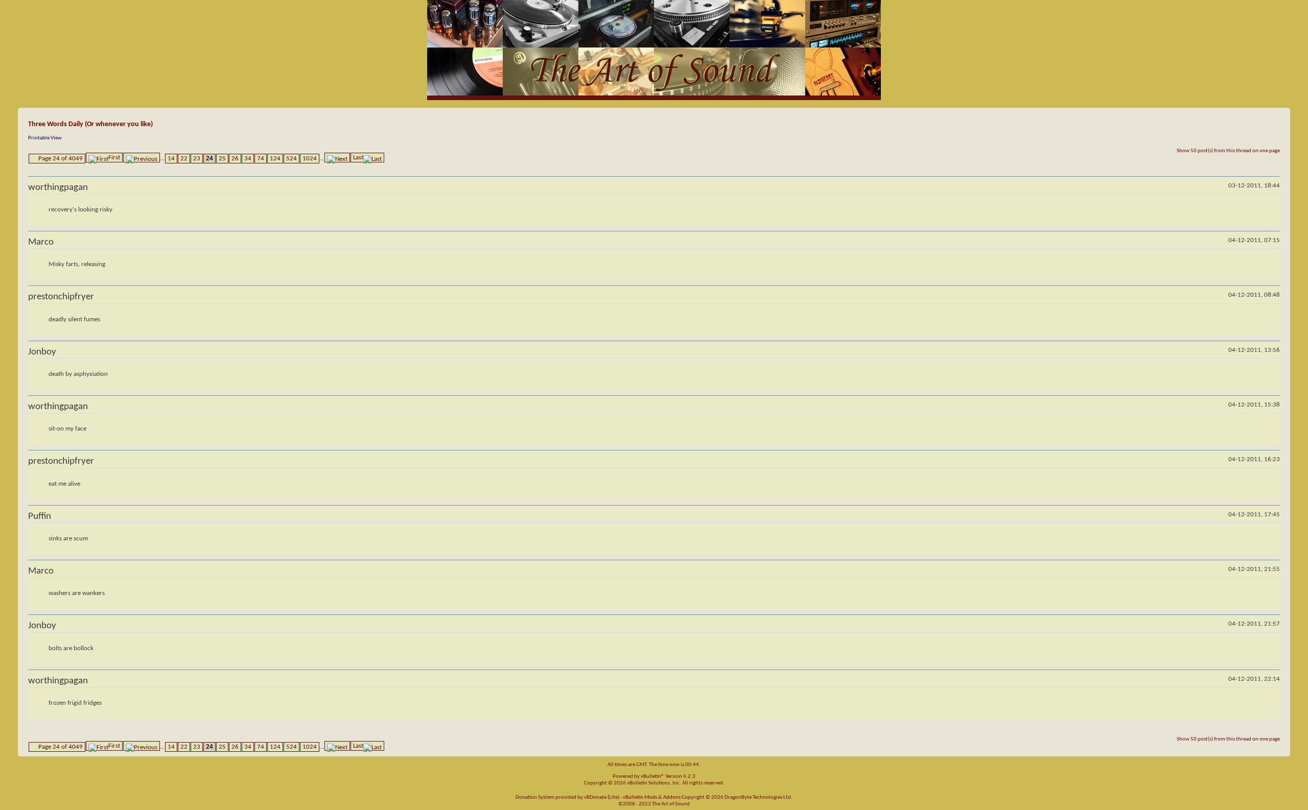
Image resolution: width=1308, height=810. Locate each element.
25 (222, 158)
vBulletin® (652, 776)
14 (171, 158)
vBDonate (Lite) (601, 797)
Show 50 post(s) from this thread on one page (1228, 151)
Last (358, 157)
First (114, 157)
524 (291, 158)
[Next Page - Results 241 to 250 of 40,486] (337, 157)
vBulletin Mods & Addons (652, 797)
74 (260, 158)
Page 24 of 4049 (60, 158)
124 (275, 158)
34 (247, 158)
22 (184, 158)
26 (235, 158)
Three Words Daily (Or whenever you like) (90, 124)
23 (196, 158)
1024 (309, 158)
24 (209, 158)
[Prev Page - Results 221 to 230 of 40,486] (141, 157)
